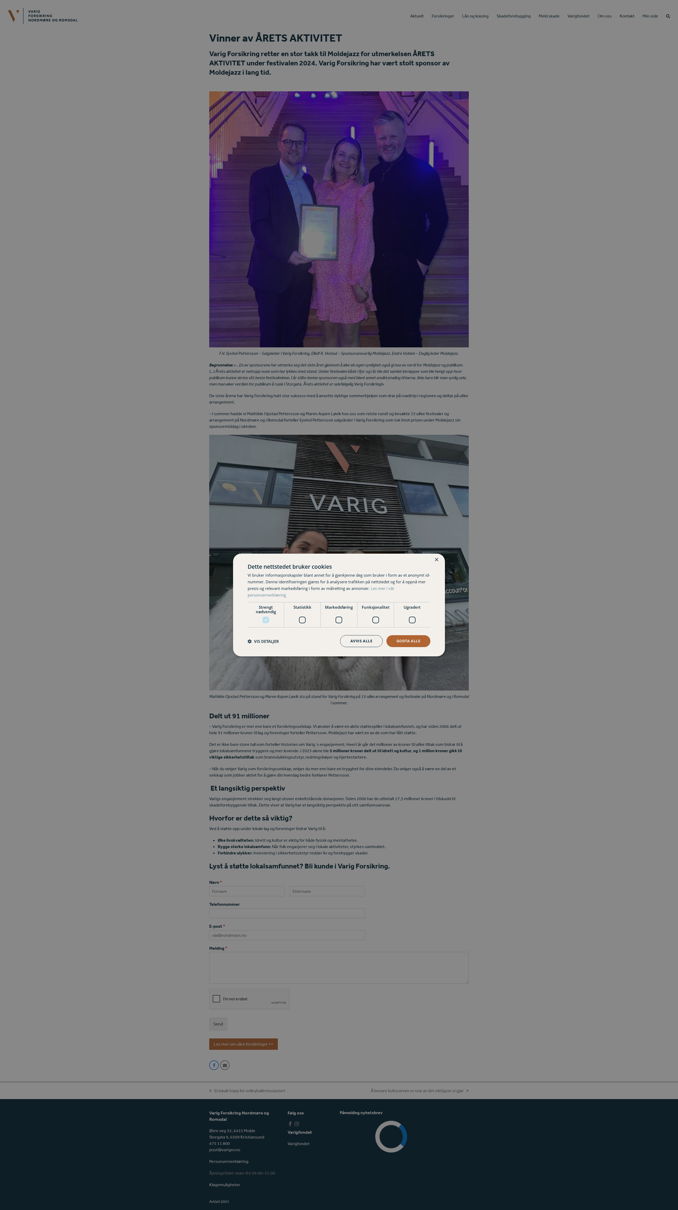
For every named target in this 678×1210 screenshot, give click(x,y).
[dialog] (339, 605)
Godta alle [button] (408, 640)
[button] (263, 641)
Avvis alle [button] (361, 640)
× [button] (436, 560)
